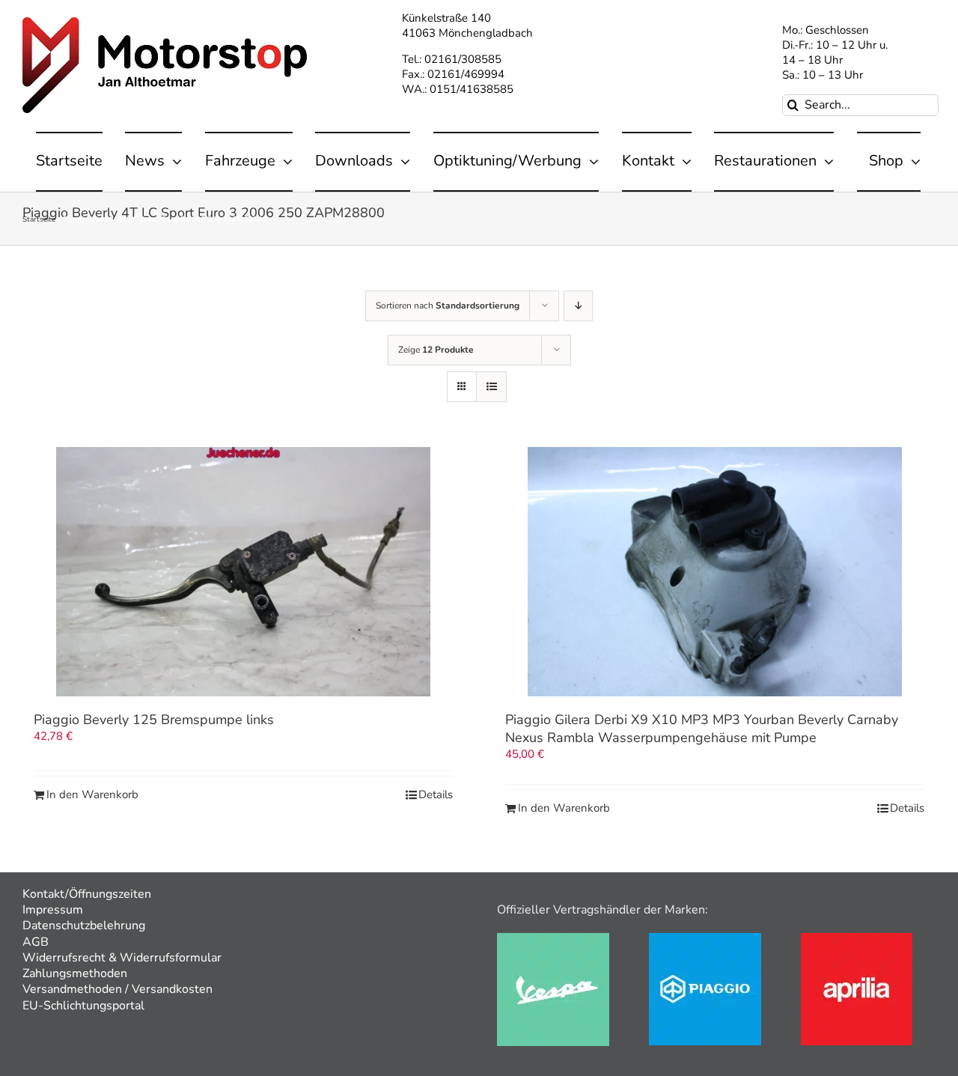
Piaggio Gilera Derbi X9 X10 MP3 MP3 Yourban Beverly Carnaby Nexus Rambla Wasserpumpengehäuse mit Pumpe (701, 729)
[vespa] (553, 938)
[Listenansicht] (491, 386)
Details (435, 795)
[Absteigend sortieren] (578, 306)
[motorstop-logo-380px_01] (164, 22)
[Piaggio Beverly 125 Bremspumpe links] (243, 571)
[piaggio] (705, 938)
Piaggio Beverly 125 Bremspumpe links (154, 720)
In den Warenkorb (92, 795)
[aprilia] (856, 938)
